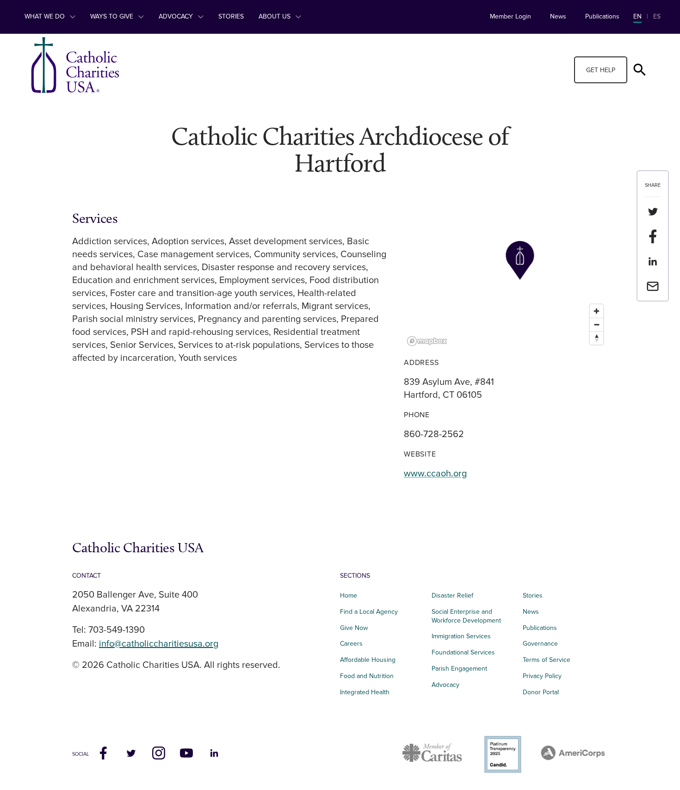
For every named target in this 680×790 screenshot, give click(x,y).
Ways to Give (112, 16)
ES (657, 16)
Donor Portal (541, 692)
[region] (506, 279)
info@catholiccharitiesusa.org (158, 643)
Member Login (510, 16)
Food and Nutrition (367, 676)
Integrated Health (364, 692)
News (558, 16)
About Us (275, 16)
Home (348, 595)
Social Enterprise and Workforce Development (469, 616)
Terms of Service (546, 660)
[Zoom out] (596, 324)
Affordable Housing (368, 660)
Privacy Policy (542, 676)
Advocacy (177, 16)
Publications (602, 16)
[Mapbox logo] (427, 341)
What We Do (46, 16)
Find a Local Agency (369, 612)
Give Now (354, 628)
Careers (351, 644)
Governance (540, 644)
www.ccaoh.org (435, 473)
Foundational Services (463, 652)
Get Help (600, 70)
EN (637, 16)
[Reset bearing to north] (596, 338)
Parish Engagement (459, 669)
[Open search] (639, 70)
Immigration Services (461, 636)
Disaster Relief (452, 595)
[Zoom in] (596, 311)
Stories (231, 16)
